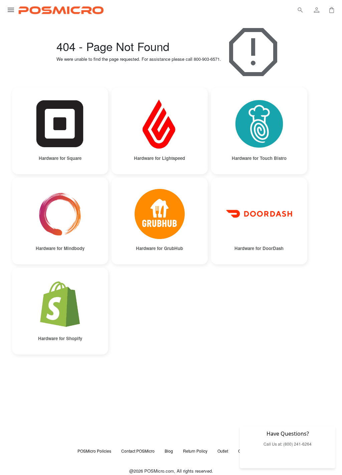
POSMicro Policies (94, 451)
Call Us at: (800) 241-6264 (288, 444)
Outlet (222, 451)
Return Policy (195, 451)
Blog (169, 451)
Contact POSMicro (138, 451)
